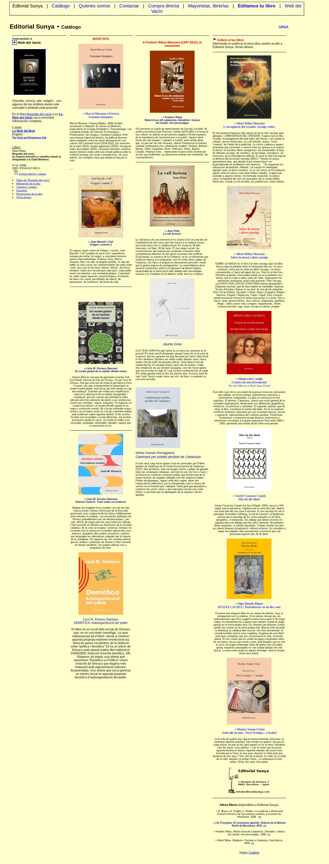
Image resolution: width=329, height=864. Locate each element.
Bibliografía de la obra (28, 183)
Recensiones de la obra (29, 194)
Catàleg (254, 852)
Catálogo (61, 5)
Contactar (129, 5)
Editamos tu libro (256, 5)
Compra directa (163, 5)
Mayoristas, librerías (208, 5)
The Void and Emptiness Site (29, 137)
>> (259, 816)
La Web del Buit (23, 131)
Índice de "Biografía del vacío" (33, 180)
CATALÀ (283, 26)
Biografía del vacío (39, 114)
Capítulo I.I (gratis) (26, 187)
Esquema (21, 190)
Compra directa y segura (32, 174)
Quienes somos (94, 5)
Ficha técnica (23, 197)
